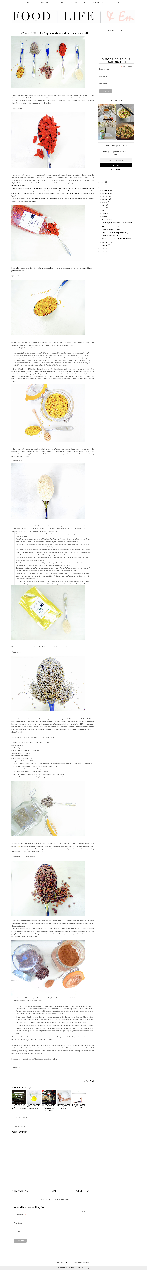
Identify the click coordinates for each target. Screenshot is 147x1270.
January (105, 245)
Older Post (83, 1191)
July (103, 205)
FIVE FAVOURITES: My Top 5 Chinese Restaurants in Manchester (48, 1107)
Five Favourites (23, 1117)
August (104, 202)
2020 (102, 182)
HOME (29, 2)
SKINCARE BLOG (78, 2)
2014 (102, 252)
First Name (18, 1223)
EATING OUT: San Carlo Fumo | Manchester (116, 238)
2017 (102, 185)
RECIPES (59, 2)
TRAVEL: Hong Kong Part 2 (111, 230)
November (106, 193)
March (104, 216)
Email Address (20, 1214)
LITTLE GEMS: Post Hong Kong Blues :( (115, 233)
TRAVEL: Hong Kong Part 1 (111, 236)
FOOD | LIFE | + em (69, 1262)
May (103, 211)
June (104, 208)
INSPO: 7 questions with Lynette (112, 227)
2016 (102, 188)
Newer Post (22, 1191)
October (105, 196)
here (18, 846)
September (106, 199)
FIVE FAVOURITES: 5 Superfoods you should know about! (117, 223)
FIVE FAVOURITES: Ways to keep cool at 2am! (63, 1107)
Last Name (18, 1231)
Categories (98, 2)
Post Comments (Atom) (58, 1199)
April (104, 214)
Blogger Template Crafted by (73, 1268)
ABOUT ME (44, 2)
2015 (102, 249)
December (105, 190)
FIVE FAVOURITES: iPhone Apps (78, 1106)
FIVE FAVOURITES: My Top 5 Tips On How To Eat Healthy (19, 1107)
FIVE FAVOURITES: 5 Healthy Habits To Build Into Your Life (34, 1107)
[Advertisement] (116, 270)
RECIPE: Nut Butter (108, 219)
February (105, 242)
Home (53, 1191)
